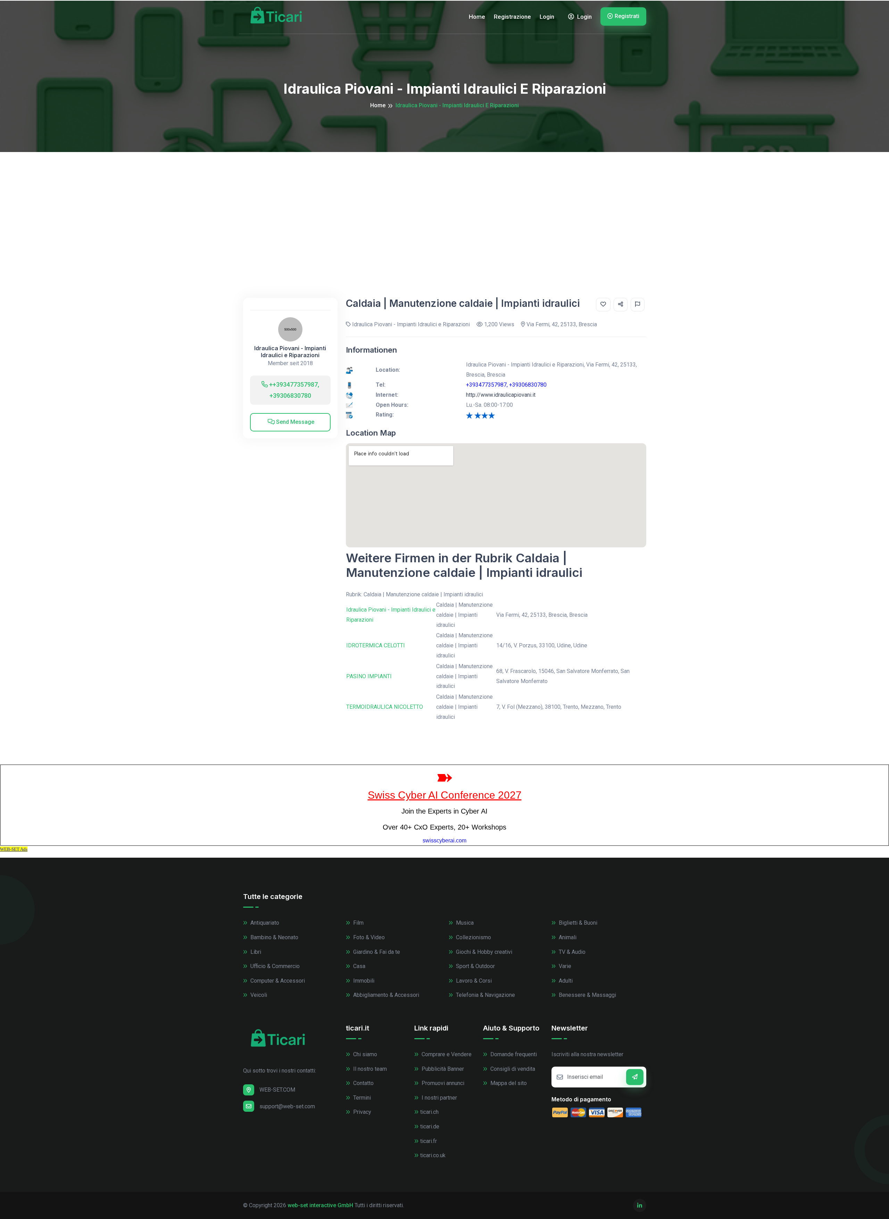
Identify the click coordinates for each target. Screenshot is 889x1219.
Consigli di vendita (512, 1069)
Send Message (294, 422)
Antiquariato (264, 922)
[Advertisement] (444, 204)
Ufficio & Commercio (274, 966)
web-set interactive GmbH (320, 1205)
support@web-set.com (287, 1106)
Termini (361, 1097)
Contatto (363, 1083)
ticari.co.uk (433, 1155)
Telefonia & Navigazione (485, 995)
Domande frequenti (513, 1054)
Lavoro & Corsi (473, 980)
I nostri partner (438, 1097)
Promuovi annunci (442, 1083)
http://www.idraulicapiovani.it (500, 395)
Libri (255, 952)
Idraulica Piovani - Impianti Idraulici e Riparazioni (290, 351)
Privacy (361, 1112)
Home (477, 16)
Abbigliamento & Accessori (385, 995)
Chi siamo (364, 1054)
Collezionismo (473, 937)
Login (547, 16)
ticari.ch (429, 1112)
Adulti (565, 980)
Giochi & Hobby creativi (483, 952)
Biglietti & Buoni (577, 922)
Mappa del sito (508, 1083)
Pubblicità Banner (442, 1069)
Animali (566, 937)
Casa (358, 966)
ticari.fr (428, 1141)
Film (358, 922)
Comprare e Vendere (446, 1054)
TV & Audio (571, 952)
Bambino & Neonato (273, 937)
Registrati (627, 16)
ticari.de (429, 1126)
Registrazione (512, 16)
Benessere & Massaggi (586, 995)
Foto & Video (368, 937)
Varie (564, 966)
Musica (464, 922)
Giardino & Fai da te (376, 952)
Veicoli (258, 995)
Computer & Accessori (277, 980)
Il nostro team (369, 1069)
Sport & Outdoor (475, 966)
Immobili (363, 980)
